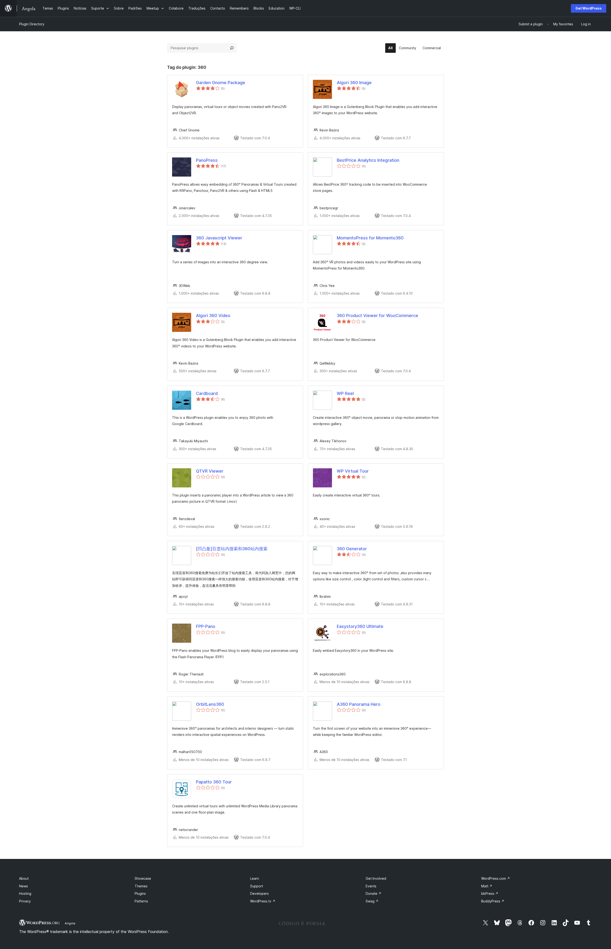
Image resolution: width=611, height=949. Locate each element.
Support (256, 886)
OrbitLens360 (210, 704)
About (24, 878)
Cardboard (207, 393)
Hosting (25, 893)
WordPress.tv (262, 901)
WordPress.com (495, 878)
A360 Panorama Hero (358, 704)
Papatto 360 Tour (214, 781)
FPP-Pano (205, 626)
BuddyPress (492, 901)
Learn (254, 878)
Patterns (141, 901)
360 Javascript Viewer (219, 237)
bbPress (489, 893)
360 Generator (352, 548)
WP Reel (345, 393)
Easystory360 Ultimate (360, 626)
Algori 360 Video (213, 315)
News (23, 886)
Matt (486, 886)
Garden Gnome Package (220, 82)
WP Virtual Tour (353, 471)
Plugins (140, 893)
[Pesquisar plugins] (232, 48)
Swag (372, 901)
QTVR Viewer (209, 471)
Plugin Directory (31, 24)
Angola (70, 923)
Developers (259, 893)
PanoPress (207, 160)
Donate (373, 893)
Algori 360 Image (354, 82)
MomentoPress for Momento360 (370, 237)
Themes (141, 886)
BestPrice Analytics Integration (368, 160)
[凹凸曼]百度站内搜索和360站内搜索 (232, 548)
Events (371, 886)
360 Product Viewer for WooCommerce (377, 315)
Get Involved (376, 878)
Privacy (25, 901)
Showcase (143, 878)
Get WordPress (588, 8)
